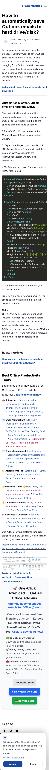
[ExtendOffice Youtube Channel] (17, 727)
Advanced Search (17, 462)
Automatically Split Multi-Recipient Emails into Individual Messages (26, 443)
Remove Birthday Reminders (22, 526)
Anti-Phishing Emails (32, 506)
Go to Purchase (13, 578)
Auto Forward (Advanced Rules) (24, 435)
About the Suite (25, 679)
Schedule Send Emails (19, 427)
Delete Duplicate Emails (28, 458)
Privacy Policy (18, 757)
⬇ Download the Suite (24, 688)
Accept (12, 764)
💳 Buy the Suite (24, 697)
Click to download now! (28, 394)
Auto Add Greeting (18, 439)
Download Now (23, 574)
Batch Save (30, 470)
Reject (33, 764)
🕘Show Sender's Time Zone (22, 510)
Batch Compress (25, 474)
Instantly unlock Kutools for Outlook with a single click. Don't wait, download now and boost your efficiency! (24, 548)
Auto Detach (21, 478)
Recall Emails (34, 451)
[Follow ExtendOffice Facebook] (4, 727)
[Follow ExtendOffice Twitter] (10, 727)
